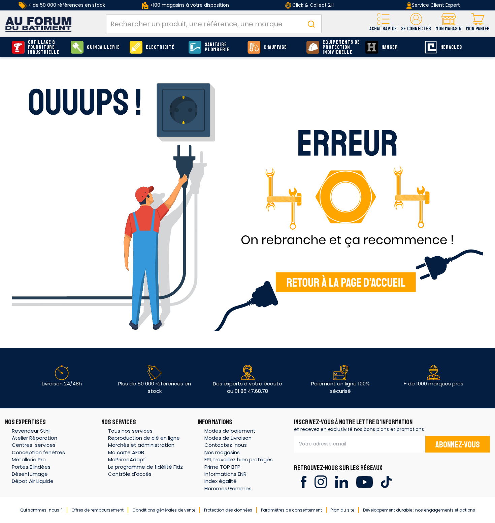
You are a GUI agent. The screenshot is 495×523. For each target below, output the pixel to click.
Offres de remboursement (97, 510)
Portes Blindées (31, 466)
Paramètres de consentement (291, 510)
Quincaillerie (103, 47)
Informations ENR (225, 473)
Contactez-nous (225, 444)
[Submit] (311, 23)
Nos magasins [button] (222, 452)
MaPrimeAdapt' (127, 459)
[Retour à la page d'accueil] (247, 198)
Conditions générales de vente (163, 510)
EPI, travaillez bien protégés (238, 459)
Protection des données (228, 510)
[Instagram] (321, 481)
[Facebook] (303, 481)
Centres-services (34, 444)
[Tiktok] (386, 481)
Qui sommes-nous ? (41, 510)
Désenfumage (30, 473)
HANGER (390, 47)
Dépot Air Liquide (33, 481)
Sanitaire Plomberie (217, 47)
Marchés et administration (141, 444)
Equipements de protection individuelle (341, 47)
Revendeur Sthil (31, 430)
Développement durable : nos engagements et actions (419, 510)
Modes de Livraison (228, 437)
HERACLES (451, 47)
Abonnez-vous (457, 444)
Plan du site (342, 510)
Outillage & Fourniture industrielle (44, 47)
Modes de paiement (230, 430)
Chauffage (275, 47)
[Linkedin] (341, 481)
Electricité (160, 47)
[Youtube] (364, 481)
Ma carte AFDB (126, 452)
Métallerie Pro (29, 459)
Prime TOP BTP (222, 466)
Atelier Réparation (34, 437)
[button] (416, 24)
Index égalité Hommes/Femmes (228, 484)
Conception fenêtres (38, 452)
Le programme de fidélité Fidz (145, 466)
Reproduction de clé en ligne (144, 437)
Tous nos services (130, 430)
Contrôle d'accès (130, 473)
